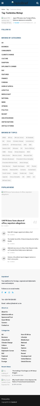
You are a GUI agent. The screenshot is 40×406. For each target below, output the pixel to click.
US (34, 177)
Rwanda (5, 169)
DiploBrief (14, 402)
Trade (31, 173)
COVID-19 (5, 144)
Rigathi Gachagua (18, 166)
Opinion (4, 106)
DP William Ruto (16, 144)
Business (5, 47)
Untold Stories (8, 126)
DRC (25, 144)
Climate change (8, 54)
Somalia (23, 169)
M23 (28, 152)
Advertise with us (7, 314)
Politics (5, 110)
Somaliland (31, 169)
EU (21, 148)
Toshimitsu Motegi (15, 9)
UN (23, 177)
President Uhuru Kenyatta (25, 159)
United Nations (7, 122)
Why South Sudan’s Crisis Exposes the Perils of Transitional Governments (24, 381)
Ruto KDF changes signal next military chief (20, 232)
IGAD (4, 152)
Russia (34, 166)
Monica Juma (17, 155)
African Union (19, 137)
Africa (10, 137)
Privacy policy (6, 399)
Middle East (6, 94)
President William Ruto (10, 162)
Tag (8, 9)
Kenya (10, 152)
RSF (28, 166)
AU (2, 43)
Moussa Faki (28, 155)
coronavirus (30, 141)
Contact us (5, 325)
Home (3, 9)
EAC (3, 70)
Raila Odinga (24, 162)
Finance (5, 78)
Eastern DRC (6, 148)
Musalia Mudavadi (8, 159)
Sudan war (23, 173)
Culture (5, 58)
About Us (5, 312)
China (9, 141)
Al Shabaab (29, 137)
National (5, 98)
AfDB (4, 137)
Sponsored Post (7, 317)
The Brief (16, 22)
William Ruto (7, 180)
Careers (4, 322)
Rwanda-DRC (14, 169)
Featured (5, 74)
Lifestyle (5, 90)
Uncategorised (7, 118)
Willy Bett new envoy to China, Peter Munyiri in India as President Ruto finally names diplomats (22, 249)
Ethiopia (15, 148)
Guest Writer (6, 320)
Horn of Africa (7, 86)
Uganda (5, 177)
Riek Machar (6, 166)
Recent (4, 114)
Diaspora (5, 62)
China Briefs (6, 50)
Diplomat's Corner (9, 66)
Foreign (5, 82)
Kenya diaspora (20, 152)
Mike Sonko (6, 155)
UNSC (28, 177)
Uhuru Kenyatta (15, 177)
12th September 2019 (27, 22)
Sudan (15, 173)
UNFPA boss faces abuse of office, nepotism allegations (13, 221)
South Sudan (7, 173)
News (4, 102)
